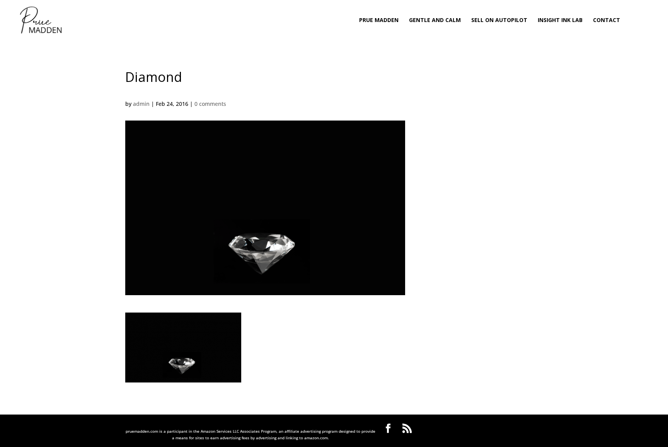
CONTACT (606, 20)
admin (141, 103)
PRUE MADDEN (379, 20)
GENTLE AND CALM (435, 20)
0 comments (210, 103)
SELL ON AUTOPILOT (499, 20)
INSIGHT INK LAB (560, 20)
